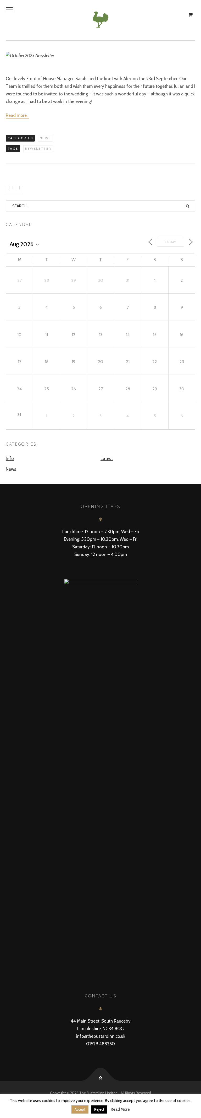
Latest (106, 458)
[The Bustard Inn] (100, 19)
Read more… (17, 115)
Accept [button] (80, 1109)
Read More (120, 1109)
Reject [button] (99, 1109)
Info (10, 458)
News (45, 138)
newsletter (38, 148)
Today (170, 242)
